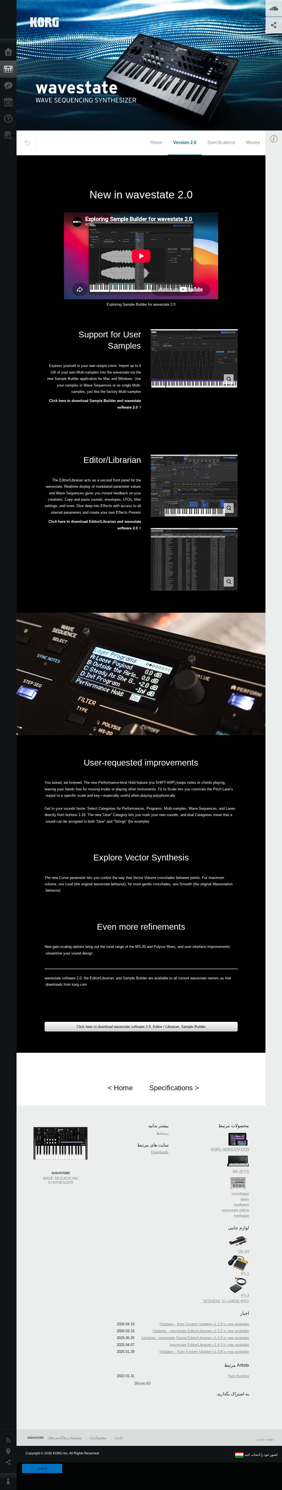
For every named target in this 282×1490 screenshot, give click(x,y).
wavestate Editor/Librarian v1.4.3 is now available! (209, 1345)
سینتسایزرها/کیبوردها (66, 1437)
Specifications (221, 142)
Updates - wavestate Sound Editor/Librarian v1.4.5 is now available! (195, 1338)
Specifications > (174, 1088)
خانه (120, 1437)
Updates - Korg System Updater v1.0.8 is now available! (204, 1352)
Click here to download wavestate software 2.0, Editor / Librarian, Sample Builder (141, 1027)
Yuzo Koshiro (238, 1376)
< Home (120, 1088)
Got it (42, 1468)
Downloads (160, 1152)
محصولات (99, 1437)
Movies (253, 142)
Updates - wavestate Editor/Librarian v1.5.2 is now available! (201, 1331)
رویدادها (162, 1133)
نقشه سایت (265, 1439)
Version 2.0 (184, 142)
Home (156, 142)
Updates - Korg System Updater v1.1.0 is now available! (204, 1324)
